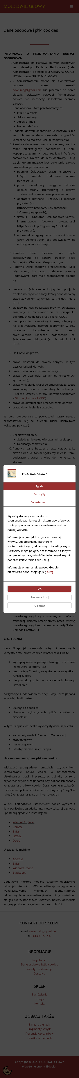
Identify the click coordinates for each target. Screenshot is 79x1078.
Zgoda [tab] (39, 486)
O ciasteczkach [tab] (39, 502)
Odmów (39, 605)
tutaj (50, 572)
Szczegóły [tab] (40, 494)
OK (39, 589)
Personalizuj (39, 597)
